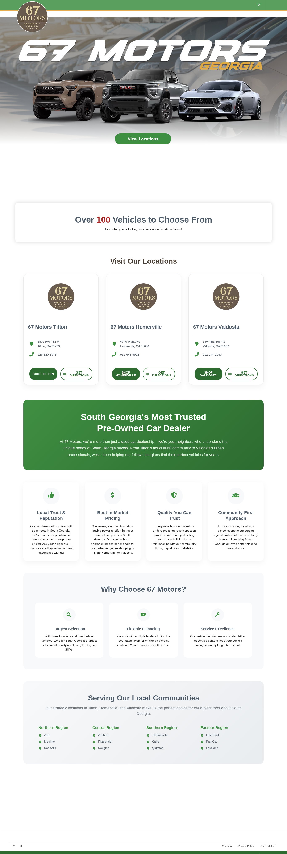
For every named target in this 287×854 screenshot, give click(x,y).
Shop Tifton (43, 374)
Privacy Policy (246, 846)
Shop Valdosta (208, 374)
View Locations (143, 139)
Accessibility (267, 846)
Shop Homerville (126, 374)
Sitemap (227, 846)
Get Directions (79, 374)
